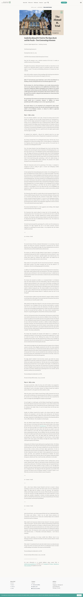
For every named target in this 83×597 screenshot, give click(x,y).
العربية (45, 2)
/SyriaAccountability (36, 584)
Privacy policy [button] (57, 595)
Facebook (46, 564)
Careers (12, 588)
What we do (30, 2)
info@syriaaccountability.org (30, 564)
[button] (81, 2)
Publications (36, 2)
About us (12, 584)
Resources (41, 2)
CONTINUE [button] (79, 595)
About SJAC (25, 2)
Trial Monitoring (47, 7)
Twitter (51, 564)
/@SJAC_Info (34, 586)
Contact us (13, 586)
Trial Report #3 (43, 425)
